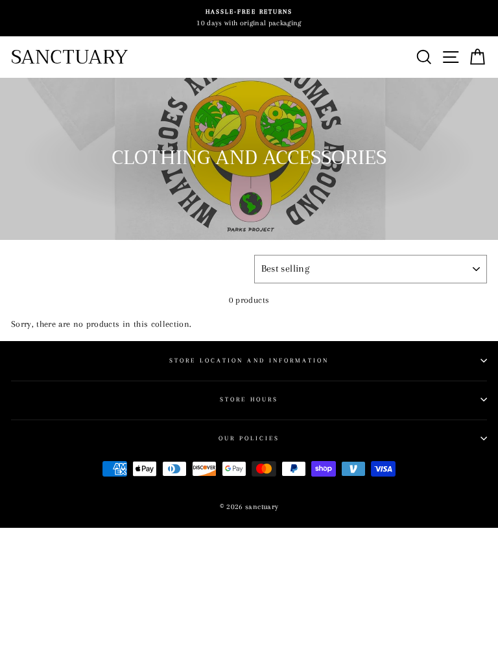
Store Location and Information (249, 360)
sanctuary (69, 57)
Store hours (249, 399)
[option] (249, 18)
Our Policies (249, 438)
